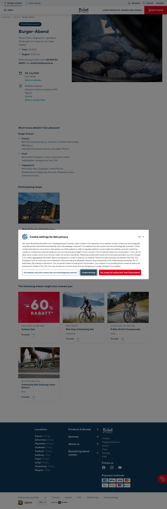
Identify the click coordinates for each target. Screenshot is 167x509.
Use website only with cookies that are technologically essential (50, 272)
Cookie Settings (88, 272)
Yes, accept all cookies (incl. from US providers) (120, 272)
